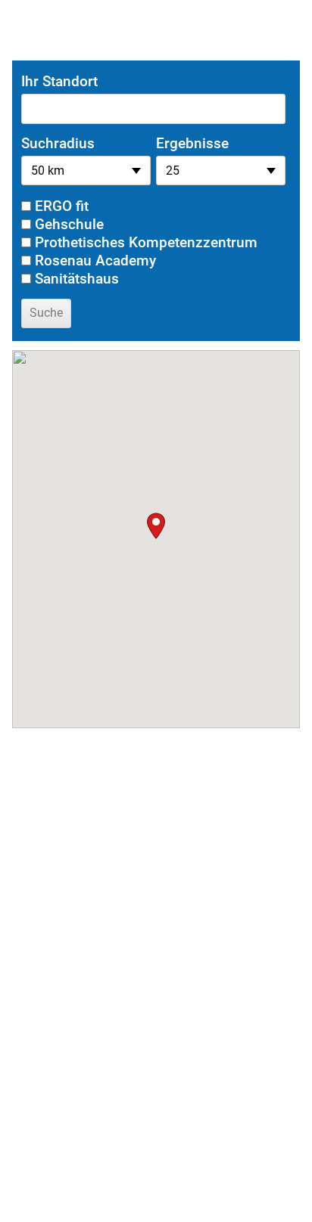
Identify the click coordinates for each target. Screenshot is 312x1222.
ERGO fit (62, 206)
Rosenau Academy (95, 260)
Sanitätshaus (77, 278)
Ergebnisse (192, 143)
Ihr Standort (59, 81)
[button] (156, 526)
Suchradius (58, 143)
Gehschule (69, 224)
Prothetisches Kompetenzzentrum (146, 242)
